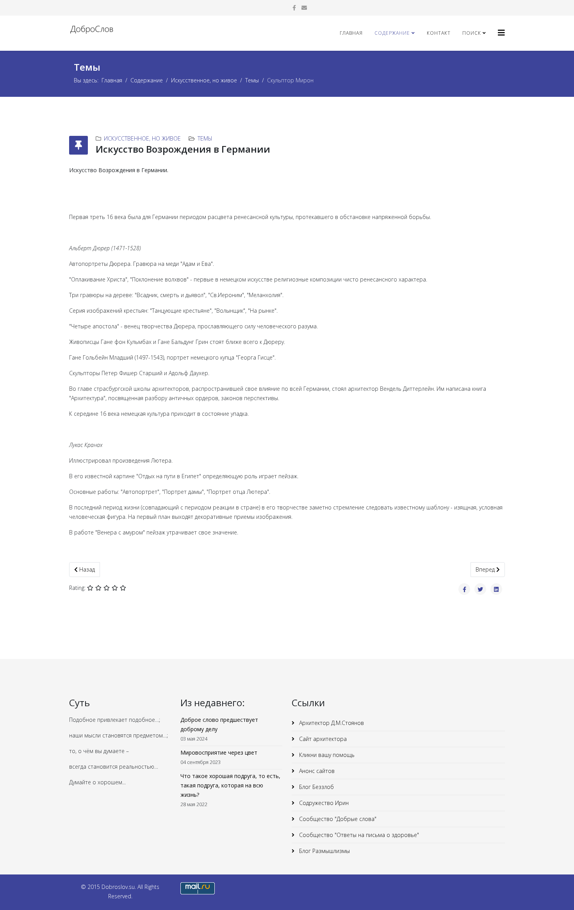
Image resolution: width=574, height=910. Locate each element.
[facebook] (294, 7)
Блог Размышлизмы (324, 851)
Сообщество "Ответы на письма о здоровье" (358, 835)
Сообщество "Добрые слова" (337, 819)
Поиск (471, 33)
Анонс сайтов (316, 771)
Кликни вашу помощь (326, 755)
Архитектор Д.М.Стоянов (331, 723)
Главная (351, 33)
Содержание (392, 33)
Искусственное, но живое (204, 80)
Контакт (439, 33)
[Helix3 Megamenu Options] (501, 33)
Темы (252, 80)
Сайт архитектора (322, 739)
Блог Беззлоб (316, 787)
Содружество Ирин (323, 803)
